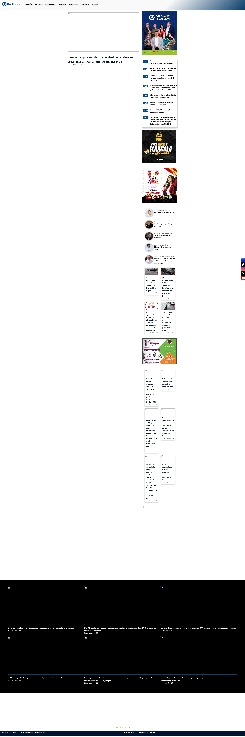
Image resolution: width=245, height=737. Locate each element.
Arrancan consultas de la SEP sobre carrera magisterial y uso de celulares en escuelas (41, 628)
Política (85, 4)
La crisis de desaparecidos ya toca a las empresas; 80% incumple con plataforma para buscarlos (198, 628)
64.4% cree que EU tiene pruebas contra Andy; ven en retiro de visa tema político (39, 678)
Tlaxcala (62, 4)
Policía (95, 4)
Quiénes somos (129, 732)
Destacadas (50, 4)
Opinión (28, 4)
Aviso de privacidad (142, 732)
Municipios (73, 4)
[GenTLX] (122, 704)
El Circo (38, 4)
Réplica (152, 732)
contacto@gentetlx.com (122, 727)
